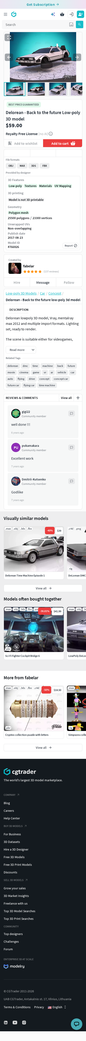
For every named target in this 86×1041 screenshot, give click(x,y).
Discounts (10, 872)
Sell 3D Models (14, 880)
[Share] (69, 153)
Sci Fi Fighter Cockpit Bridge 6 (22, 656)
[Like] (17, 153)
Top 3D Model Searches (19, 911)
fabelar (28, 266)
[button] (71, 24)
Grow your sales (15, 888)
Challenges (11, 941)
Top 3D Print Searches (18, 919)
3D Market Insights (16, 896)
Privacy (39, 1007)
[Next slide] (77, 57)
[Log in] (71, 14)
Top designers (13, 934)
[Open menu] (5, 14)
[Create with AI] (53, 14)
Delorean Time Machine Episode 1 (25, 575)
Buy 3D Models (13, 826)
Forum (8, 949)
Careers (9, 811)
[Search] (79, 24)
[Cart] (62, 14)
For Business (12, 834)
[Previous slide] (9, 57)
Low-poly (15, 185)
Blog (7, 803)
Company (9, 795)
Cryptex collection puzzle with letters (26, 734)
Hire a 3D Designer (16, 849)
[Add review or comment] (78, 397)
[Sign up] (80, 14)
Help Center (12, 818)
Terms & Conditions (17, 1007)
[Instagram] (24, 1022)
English (55, 1007)
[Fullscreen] (9, 37)
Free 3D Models (14, 857)
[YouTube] (15, 1022)
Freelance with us (16, 903)
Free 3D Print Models (18, 865)
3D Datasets (12, 842)
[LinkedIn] (6, 1022)
